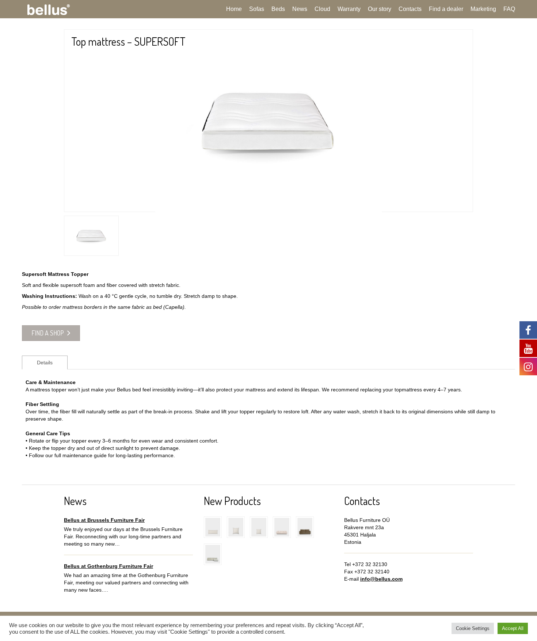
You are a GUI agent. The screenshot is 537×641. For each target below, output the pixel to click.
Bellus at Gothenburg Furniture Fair (108, 566)
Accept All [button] (512, 628)
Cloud (322, 9)
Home (234, 9)
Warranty (349, 9)
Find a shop (48, 333)
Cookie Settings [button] (473, 628)
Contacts (410, 9)
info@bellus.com (381, 579)
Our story (379, 9)
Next (483, 115)
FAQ (509, 9)
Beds (278, 9)
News (299, 9)
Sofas (256, 9)
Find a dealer (446, 9)
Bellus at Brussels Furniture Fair (104, 520)
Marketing (483, 9)
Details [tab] (45, 362)
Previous (53, 115)
